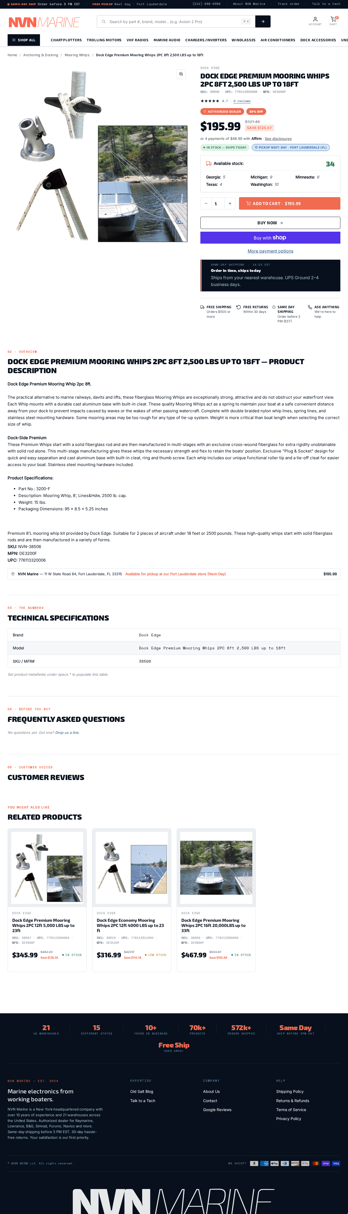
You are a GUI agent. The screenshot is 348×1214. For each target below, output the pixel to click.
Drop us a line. (67, 732)
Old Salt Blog (141, 1091)
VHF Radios (138, 40)
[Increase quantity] (230, 203)
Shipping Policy (290, 1091)
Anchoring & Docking (40, 55)
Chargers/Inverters (206, 40)
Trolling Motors (104, 40)
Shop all (27, 40)
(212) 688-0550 (206, 4)
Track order (289, 4)
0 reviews (242, 101)
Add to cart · (277, 203)
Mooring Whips (77, 55)
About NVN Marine (249, 4)
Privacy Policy (288, 1118)
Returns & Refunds (292, 1100)
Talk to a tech (326, 4)
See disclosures (278, 138)
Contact (210, 1100)
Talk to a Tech (142, 1100)
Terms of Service (291, 1109)
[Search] (263, 21)
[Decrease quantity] (206, 203)
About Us (211, 1091)
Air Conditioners (278, 40)
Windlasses (244, 40)
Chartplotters (66, 40)
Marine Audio (167, 40)
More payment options (270, 251)
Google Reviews (217, 1109)
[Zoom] (181, 74)
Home (12, 55)
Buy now (267, 222)
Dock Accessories (318, 40)
